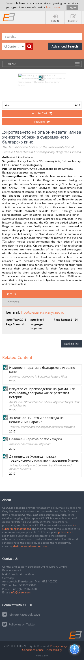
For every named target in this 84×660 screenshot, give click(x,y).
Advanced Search (65, 46)
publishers (64, 532)
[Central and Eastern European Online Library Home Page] (9, 17)
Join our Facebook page (24, 614)
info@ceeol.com (20, 592)
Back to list (71, 344)
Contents (12, 302)
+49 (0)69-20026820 (24, 589)
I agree (72, 7)
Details (11, 294)
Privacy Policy (58, 646)
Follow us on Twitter (22, 624)
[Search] (29, 46)
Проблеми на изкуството (42, 312)
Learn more (53, 7)
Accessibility (54, 650)
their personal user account (30, 546)
